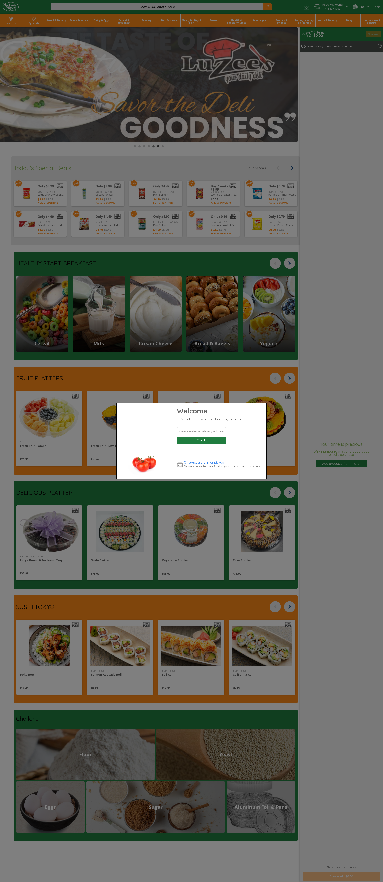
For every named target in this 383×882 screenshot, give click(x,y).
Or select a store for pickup (204, 462)
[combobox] (201, 431)
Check (201, 440)
